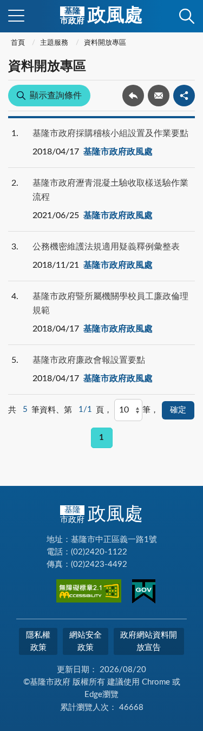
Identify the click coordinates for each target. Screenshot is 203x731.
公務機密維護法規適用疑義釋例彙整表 (106, 246)
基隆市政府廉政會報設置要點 (88, 360)
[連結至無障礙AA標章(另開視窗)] (88, 592)
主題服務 (54, 42)
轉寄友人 (158, 95)
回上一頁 (133, 95)
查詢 (187, 16)
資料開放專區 (105, 42)
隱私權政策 (38, 641)
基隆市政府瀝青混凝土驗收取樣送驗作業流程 (110, 190)
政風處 (101, 15)
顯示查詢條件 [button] (56, 95)
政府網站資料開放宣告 (148, 641)
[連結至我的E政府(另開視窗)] (143, 593)
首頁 (18, 42)
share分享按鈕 (184, 95)
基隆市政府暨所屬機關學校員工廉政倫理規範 (110, 303)
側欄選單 (16, 16)
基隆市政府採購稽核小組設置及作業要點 (110, 133)
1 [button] (101, 438)
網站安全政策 (85, 641)
